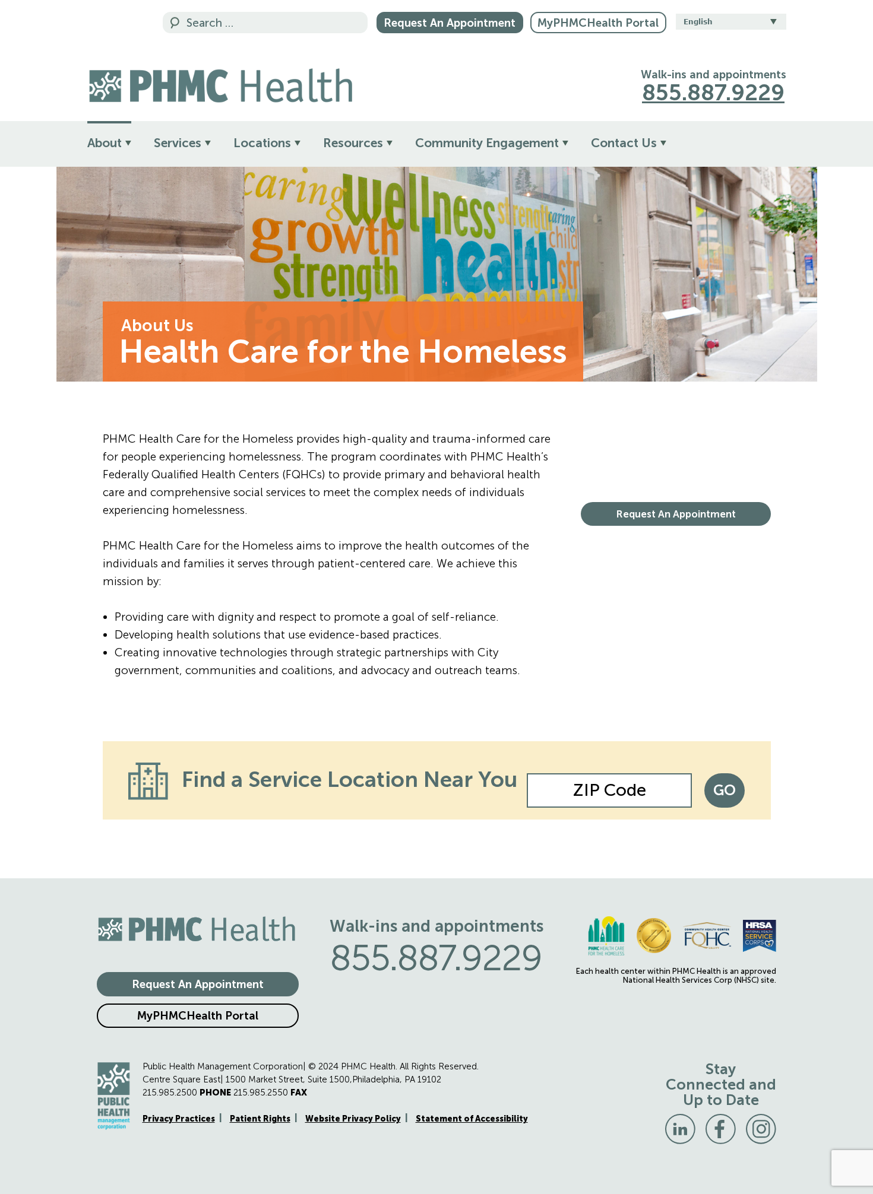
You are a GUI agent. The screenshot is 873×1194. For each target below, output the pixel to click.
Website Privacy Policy (353, 1119)
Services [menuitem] (177, 142)
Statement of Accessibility (472, 1119)
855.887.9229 (713, 92)
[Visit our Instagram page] (761, 1129)
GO (724, 790)
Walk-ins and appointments (713, 74)
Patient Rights (260, 1119)
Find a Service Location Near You (349, 779)
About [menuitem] (104, 142)
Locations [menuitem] (262, 142)
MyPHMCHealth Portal (598, 23)
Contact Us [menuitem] (624, 142)
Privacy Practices (179, 1119)
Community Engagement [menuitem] (487, 142)
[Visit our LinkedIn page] (680, 1129)
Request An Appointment (449, 23)
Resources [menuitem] (353, 142)
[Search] (174, 24)
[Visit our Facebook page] (721, 1129)
